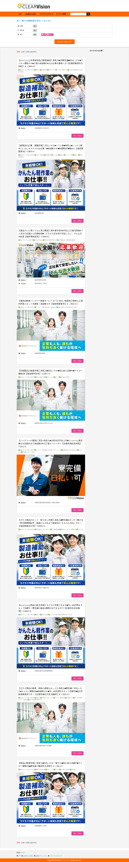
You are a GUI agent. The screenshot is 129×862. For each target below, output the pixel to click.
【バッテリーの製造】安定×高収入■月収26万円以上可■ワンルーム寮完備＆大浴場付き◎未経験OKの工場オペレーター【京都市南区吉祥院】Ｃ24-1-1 (50, 443)
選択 (35, 26)
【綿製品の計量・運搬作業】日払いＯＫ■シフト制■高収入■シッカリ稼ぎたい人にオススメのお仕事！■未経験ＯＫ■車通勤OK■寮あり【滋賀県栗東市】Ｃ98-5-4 (50, 148)
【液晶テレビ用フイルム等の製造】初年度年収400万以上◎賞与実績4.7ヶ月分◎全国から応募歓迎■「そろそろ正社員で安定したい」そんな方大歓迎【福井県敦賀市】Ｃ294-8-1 (50, 233)
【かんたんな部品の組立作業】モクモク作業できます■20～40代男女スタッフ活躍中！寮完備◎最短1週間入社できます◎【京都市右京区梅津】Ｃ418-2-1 (50, 608)
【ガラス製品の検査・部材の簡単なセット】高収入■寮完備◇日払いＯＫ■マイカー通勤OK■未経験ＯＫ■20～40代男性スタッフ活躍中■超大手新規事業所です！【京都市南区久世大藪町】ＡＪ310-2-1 (50, 691)
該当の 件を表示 (65, 42)
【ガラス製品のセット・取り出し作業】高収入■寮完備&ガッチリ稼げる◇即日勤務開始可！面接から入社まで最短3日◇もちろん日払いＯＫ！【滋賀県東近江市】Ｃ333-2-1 (50, 523)
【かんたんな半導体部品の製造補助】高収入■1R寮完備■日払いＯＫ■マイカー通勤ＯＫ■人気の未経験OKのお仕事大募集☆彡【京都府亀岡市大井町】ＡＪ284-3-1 (50, 63)
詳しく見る (77, 136)
